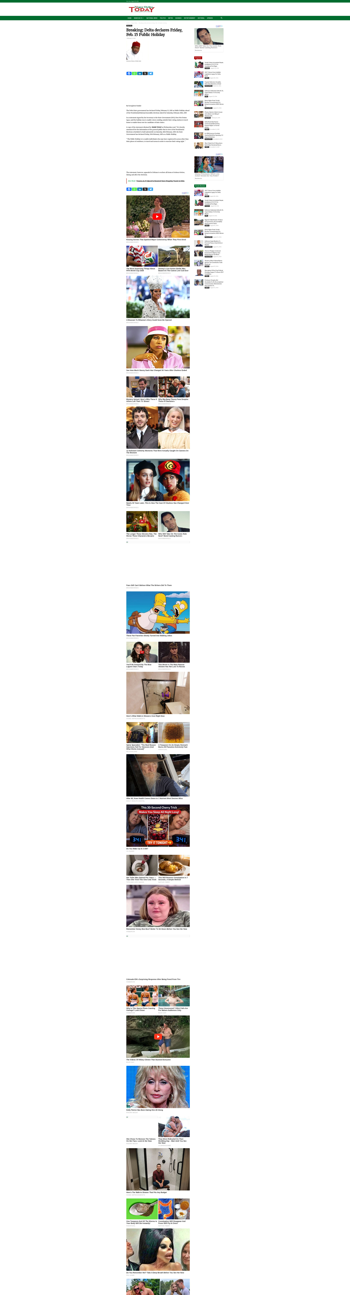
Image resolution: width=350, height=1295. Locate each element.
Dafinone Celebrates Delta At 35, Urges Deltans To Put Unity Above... (214, 92)
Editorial (201, 18)
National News (151, 18)
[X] (145, 73)
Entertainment (189, 18)
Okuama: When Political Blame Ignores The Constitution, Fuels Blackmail (213, 262)
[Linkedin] (139, 73)
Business (178, 18)
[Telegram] (150, 73)
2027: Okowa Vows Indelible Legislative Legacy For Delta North (213, 74)
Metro (170, 18)
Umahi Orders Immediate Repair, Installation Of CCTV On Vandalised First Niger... (214, 64)
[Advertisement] (190, 9)
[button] (221, 18)
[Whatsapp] (134, 73)
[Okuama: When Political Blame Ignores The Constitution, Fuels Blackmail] (198, 263)
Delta (206, 96)
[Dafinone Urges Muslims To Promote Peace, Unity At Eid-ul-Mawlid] (198, 243)
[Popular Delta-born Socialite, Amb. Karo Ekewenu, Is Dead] (198, 84)
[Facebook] (129, 73)
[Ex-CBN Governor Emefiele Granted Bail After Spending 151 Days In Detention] (198, 136)
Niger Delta (138, 18)
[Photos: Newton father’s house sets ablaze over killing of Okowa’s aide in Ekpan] (198, 114)
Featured (207, 68)
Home (129, 18)
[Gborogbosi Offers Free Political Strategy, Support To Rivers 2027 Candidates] (198, 272)
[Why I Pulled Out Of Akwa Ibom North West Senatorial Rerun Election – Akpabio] (198, 145)
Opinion (210, 18)
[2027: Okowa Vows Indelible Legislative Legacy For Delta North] (198, 74)
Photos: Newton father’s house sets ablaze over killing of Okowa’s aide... (213, 113)
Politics (163, 18)
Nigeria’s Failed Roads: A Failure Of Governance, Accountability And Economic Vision (214, 221)
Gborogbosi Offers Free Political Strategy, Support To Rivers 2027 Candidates (214, 272)
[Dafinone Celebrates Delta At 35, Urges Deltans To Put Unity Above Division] (198, 93)
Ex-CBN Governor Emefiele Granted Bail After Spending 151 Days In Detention (214, 135)
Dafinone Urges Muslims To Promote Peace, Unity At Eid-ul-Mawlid (214, 243)
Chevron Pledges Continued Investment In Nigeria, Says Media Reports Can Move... (213, 252)
